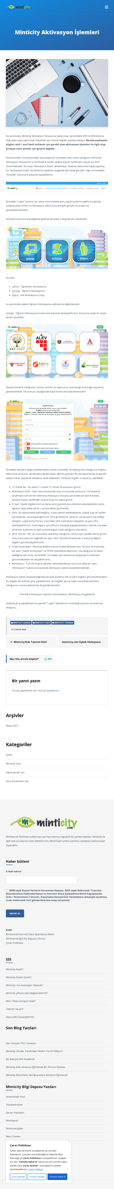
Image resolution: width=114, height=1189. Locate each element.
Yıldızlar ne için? (14, 1009)
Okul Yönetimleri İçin (17, 781)
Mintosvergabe (14, 1128)
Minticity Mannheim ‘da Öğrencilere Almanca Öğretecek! (37, 1075)
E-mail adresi (13, 871)
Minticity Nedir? (14, 969)
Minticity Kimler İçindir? (18, 977)
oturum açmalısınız (48, 690)
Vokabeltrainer (14, 1104)
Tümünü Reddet (37, 1176)
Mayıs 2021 (12, 725)
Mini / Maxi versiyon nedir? (21, 1001)
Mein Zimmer (13, 1136)
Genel (9, 754)
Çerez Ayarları (18, 1176)
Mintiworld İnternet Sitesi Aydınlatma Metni (30, 934)
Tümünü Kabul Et (57, 1176)
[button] (106, 7)
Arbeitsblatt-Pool (15, 1096)
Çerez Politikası (35, 1169)
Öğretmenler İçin (15, 772)
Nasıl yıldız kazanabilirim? (20, 1017)
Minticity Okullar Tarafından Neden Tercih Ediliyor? (34, 1051)
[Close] (69, 1141)
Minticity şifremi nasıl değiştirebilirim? (27, 993)
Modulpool (12, 1120)
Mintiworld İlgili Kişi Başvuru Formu (25, 938)
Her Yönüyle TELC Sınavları (21, 1043)
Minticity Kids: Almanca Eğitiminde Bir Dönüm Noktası (35, 1067)
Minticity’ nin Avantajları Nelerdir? (24, 985)
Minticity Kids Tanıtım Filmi (30, 642)
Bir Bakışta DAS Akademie (20, 1059)
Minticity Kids (13, 763)
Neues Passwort (15, 1112)
